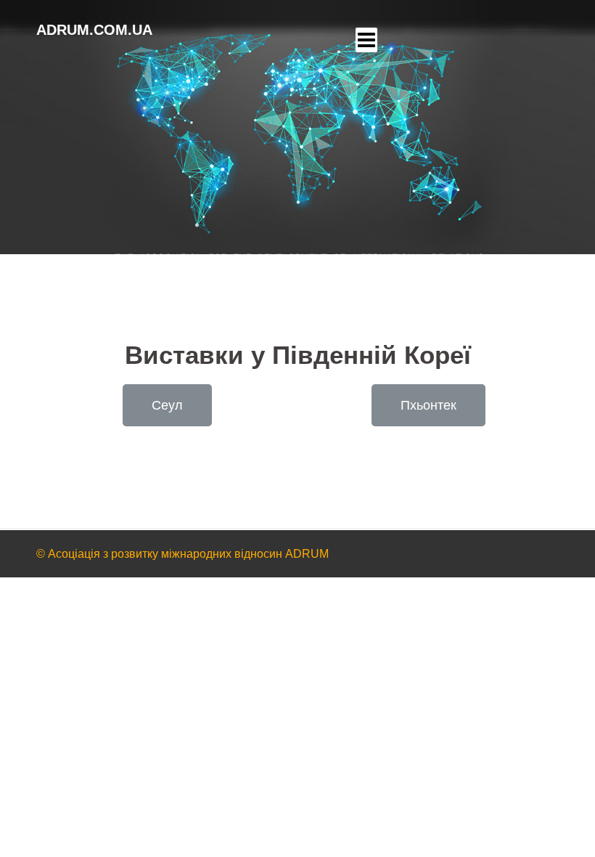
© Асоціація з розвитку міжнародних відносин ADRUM (182, 554)
